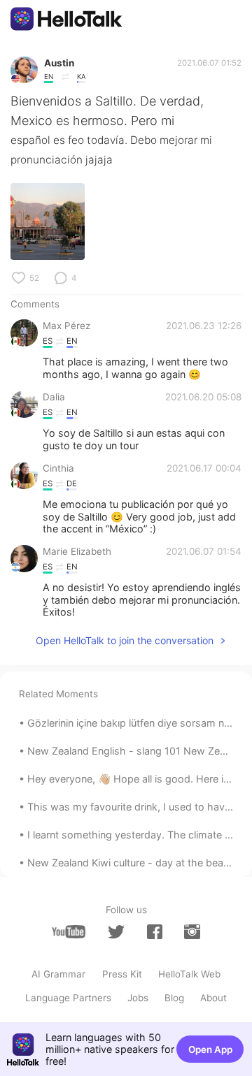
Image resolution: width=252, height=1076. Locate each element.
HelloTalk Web (189, 974)
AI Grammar (58, 974)
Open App (210, 1049)
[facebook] (154, 931)
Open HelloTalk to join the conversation (125, 640)
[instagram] (192, 931)
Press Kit (122, 974)
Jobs (137, 997)
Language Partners (68, 997)
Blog (174, 997)
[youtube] (68, 931)
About (213, 997)
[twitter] (116, 932)
